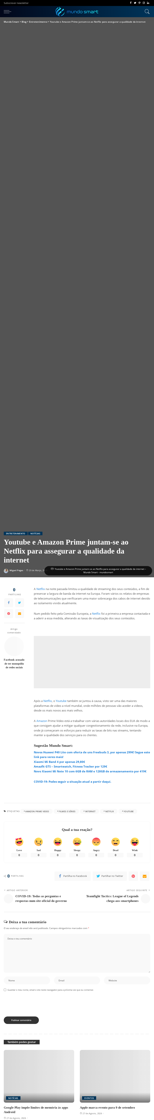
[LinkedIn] (148, 3)
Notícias (35, 533)
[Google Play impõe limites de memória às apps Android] (39, 1076)
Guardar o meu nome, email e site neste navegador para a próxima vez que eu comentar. (51, 989)
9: (46, 781)
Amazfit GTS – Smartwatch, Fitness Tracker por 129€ (70, 766)
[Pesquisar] (146, 11)
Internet (90, 811)
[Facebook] (131, 3)
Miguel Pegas (16, 570)
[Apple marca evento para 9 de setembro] (115, 1076)
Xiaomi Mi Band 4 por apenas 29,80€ (59, 762)
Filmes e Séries (67, 811)
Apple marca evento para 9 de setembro (107, 1107)
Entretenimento (15, 533)
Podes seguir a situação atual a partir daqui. (79, 781)
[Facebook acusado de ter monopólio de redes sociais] (14, 646)
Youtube (61, 701)
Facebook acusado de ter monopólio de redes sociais (14, 663)
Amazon (41, 721)
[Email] (19, 613)
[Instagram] (144, 3)
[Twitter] (135, 3)
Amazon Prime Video (37, 811)
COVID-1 (39, 781)
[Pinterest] (139, 3)
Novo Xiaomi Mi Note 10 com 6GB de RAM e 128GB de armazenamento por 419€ (90, 771)
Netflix (40, 589)
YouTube (129, 811)
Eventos (89, 1098)
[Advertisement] (92, 662)
